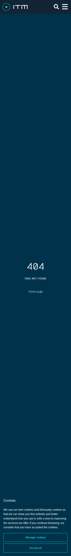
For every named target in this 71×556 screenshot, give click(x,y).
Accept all (35, 548)
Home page (35, 291)
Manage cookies (36, 537)
